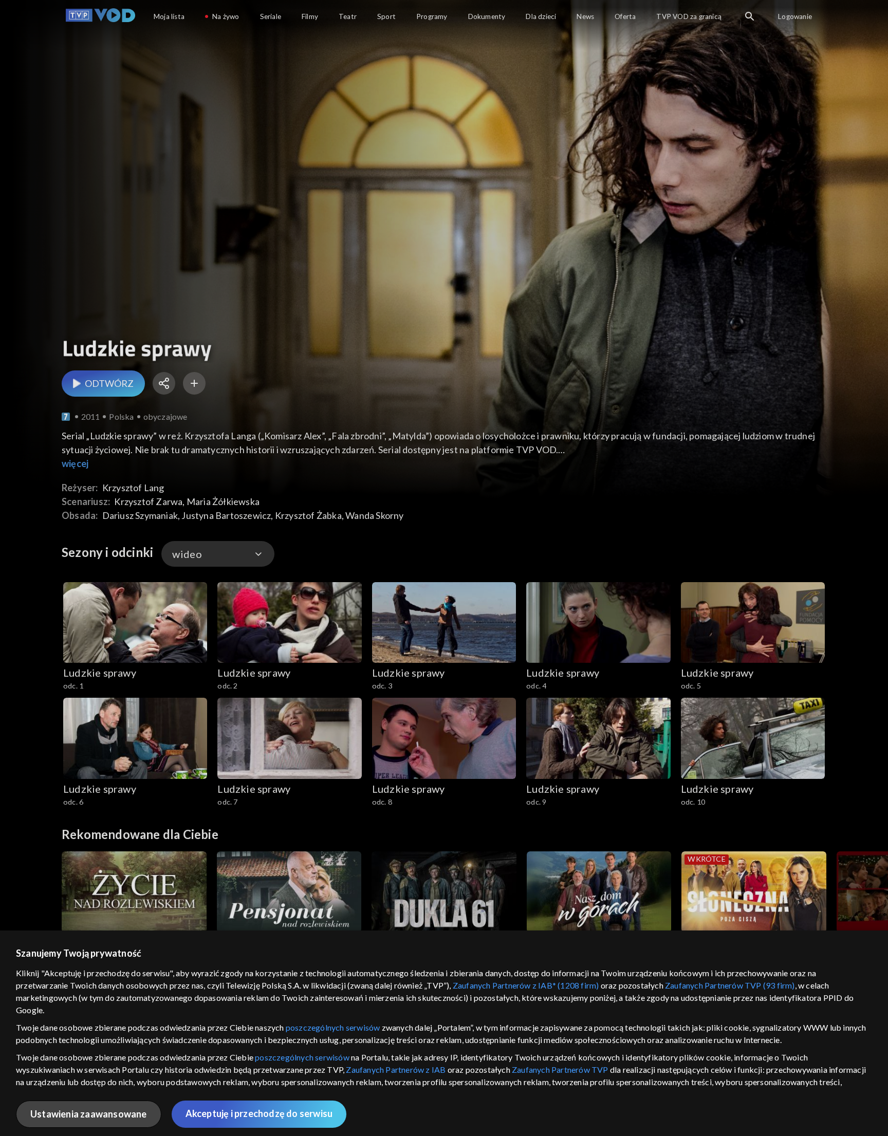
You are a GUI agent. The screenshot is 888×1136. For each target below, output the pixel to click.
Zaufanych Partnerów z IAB (396, 1069)
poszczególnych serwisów (333, 1027)
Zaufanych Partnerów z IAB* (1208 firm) (526, 985)
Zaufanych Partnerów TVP (560, 1069)
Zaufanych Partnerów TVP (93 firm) (730, 985)
